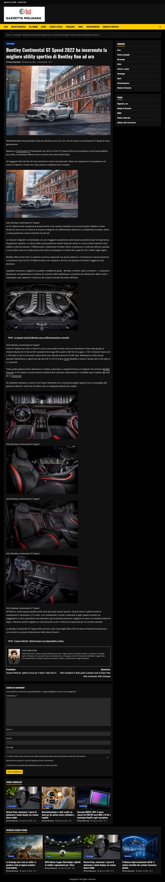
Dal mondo (33, 26)
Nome (9, 729)
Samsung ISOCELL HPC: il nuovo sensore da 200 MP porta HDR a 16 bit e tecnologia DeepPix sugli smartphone (93, 814)
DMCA (119, 113)
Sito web (9, 747)
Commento (11, 696)
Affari (43, 26)
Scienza (11, 856)
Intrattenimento (92, 26)
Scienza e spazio (56, 26)
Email (9, 738)
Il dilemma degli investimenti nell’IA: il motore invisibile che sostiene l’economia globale (139, 865)
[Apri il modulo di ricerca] (160, 27)
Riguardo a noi (122, 103)
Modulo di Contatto (111, 26)
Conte (66, 358)
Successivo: (85, 673)
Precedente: (31, 671)
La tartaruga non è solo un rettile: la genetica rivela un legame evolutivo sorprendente (21, 865)
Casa (6, 26)
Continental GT (23, 151)
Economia (128, 856)
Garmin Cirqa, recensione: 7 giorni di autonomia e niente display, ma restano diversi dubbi (22, 814)
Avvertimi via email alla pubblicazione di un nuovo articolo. (33, 765)
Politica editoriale (123, 117)
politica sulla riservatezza (126, 122)
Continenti (16, 376)
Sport (80, 26)
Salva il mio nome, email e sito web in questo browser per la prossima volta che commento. (47, 756)
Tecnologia (70, 26)
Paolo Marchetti (14, 62)
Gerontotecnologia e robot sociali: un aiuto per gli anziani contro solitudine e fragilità (58, 814)
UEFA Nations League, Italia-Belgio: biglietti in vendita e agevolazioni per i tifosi (63, 863)
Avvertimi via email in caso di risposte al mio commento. (30, 760)
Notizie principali (18, 26)
